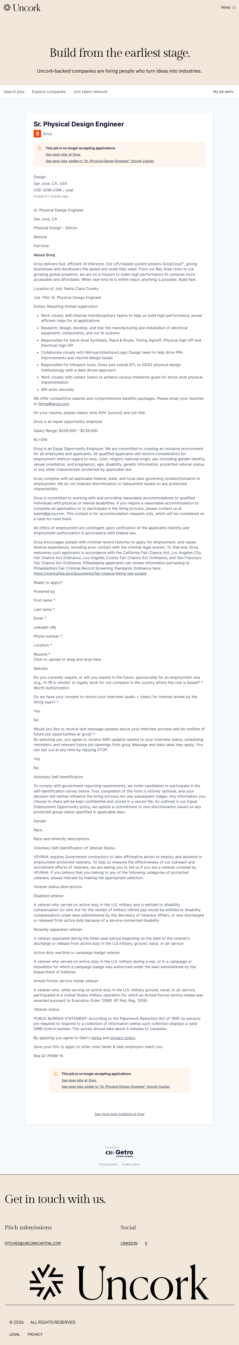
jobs (14, 91)
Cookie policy (131, 1164)
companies (49, 91)
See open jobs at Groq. (63, 154)
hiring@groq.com (54, 403)
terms (96, 1037)
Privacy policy (108, 1164)
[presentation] (119, 659)
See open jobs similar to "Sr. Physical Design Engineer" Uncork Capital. (100, 161)
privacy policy (122, 1037)
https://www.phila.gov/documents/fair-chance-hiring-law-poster (90, 573)
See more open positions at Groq (119, 1114)
